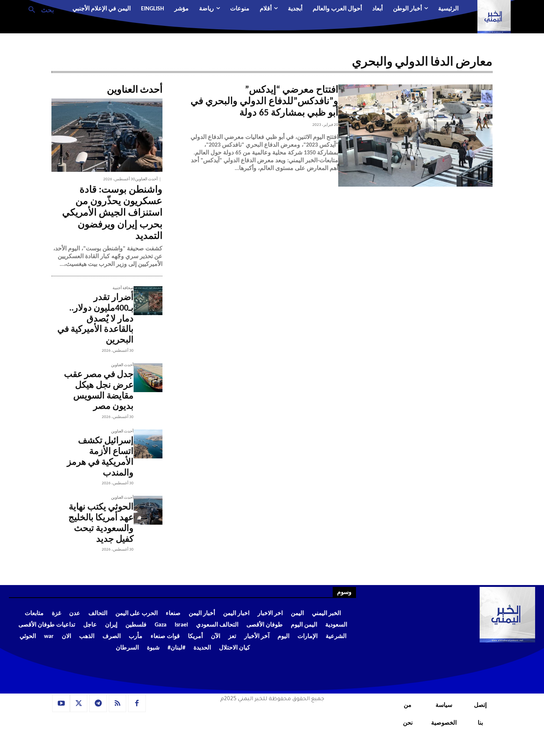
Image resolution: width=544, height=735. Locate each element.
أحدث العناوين (146, 179)
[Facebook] (137, 703)
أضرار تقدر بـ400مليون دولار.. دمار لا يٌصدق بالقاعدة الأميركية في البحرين (95, 319)
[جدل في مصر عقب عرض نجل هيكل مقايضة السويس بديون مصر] (148, 377)
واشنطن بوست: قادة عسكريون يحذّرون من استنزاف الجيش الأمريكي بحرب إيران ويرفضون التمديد (112, 213)
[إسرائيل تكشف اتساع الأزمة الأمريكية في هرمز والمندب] (148, 444)
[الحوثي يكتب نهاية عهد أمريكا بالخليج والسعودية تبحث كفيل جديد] (148, 510)
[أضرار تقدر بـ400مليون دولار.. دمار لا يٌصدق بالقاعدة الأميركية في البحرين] (148, 300)
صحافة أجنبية (123, 288)
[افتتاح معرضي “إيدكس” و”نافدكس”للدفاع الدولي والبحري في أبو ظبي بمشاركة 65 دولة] (415, 135)
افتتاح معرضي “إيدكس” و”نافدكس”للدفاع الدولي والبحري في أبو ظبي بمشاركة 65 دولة (264, 101)
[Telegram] (98, 703)
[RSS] (118, 703)
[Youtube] (61, 703)
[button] (38, 9)
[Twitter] (79, 703)
